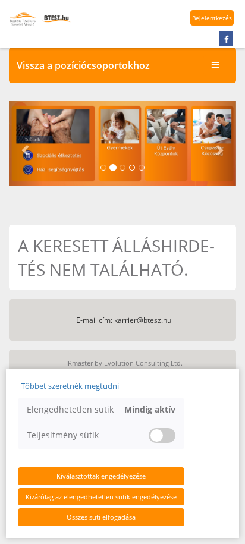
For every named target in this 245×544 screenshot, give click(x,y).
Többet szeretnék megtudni (70, 386)
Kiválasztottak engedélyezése (101, 475)
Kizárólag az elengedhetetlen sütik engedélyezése (101, 496)
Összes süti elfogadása (101, 516)
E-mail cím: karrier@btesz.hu (123, 320)
